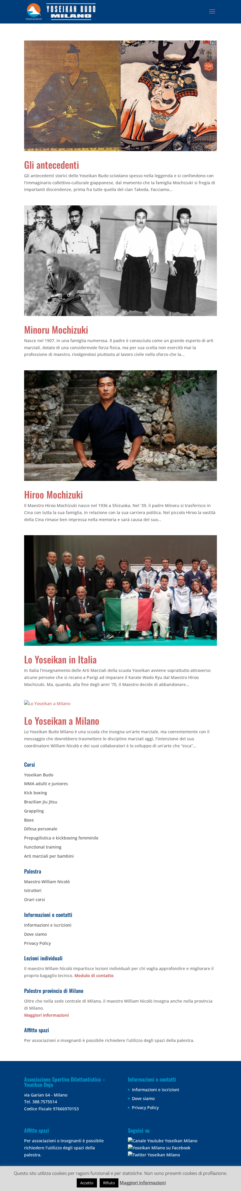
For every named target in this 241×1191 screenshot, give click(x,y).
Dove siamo (35, 934)
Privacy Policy (37, 943)
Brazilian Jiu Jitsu (40, 802)
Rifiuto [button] (109, 1182)
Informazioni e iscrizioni (47, 925)
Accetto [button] (86, 1182)
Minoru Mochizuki (56, 329)
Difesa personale (40, 829)
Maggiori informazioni (46, 1015)
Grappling (34, 811)
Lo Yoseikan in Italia (60, 659)
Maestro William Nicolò (47, 881)
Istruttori (32, 890)
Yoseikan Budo (38, 775)
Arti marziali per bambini (49, 856)
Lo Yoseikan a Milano (61, 720)
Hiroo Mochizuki (53, 494)
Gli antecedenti (51, 164)
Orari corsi (34, 899)
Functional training (42, 847)
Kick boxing (35, 792)
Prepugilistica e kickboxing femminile (61, 838)
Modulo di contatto (94, 975)
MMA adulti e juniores (46, 783)
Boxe (29, 820)
